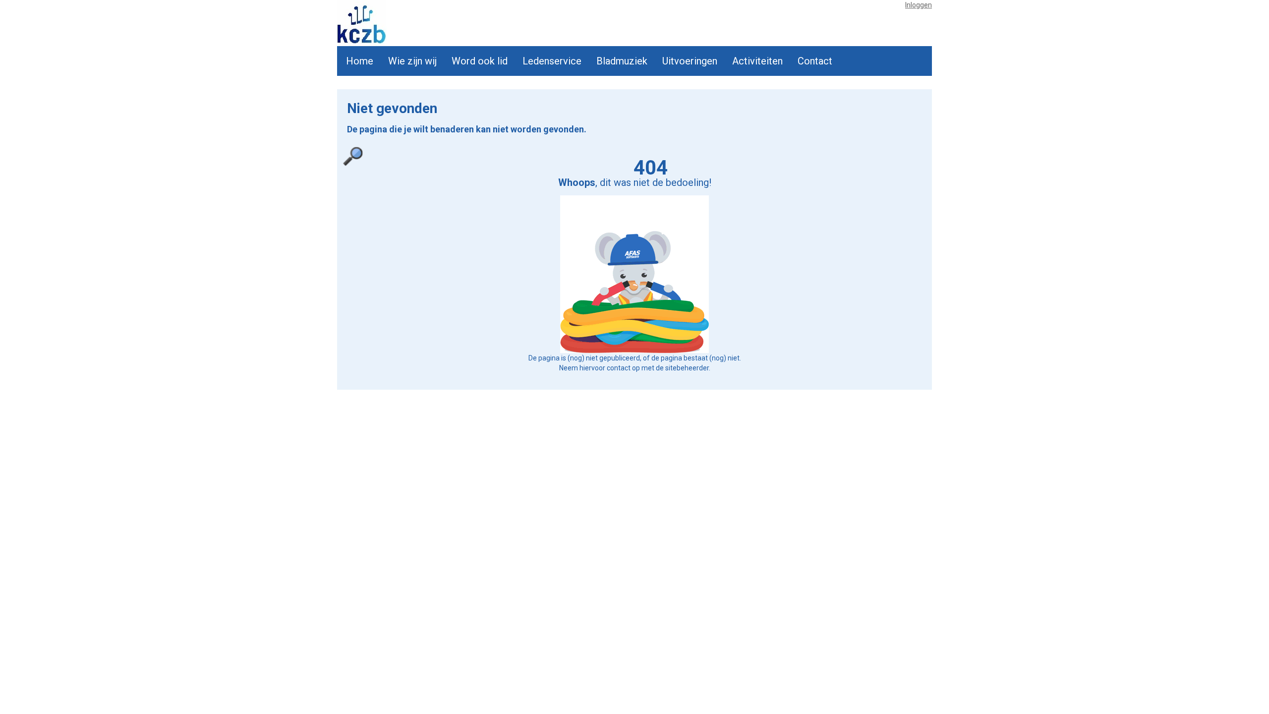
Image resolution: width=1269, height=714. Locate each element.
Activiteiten (757, 61)
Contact (815, 61)
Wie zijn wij (412, 61)
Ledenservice (551, 61)
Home (359, 61)
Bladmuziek (621, 61)
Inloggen (918, 5)
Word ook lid (480, 61)
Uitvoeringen (689, 61)
